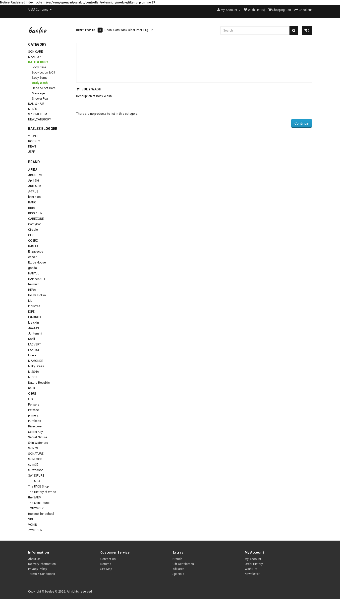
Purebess (34, 421)
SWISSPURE (36, 475)
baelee (37, 30)
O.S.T (31, 399)
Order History (254, 564)
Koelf (31, 339)
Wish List (251, 569)
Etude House (37, 262)
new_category (39, 119)
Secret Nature (37, 437)
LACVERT (34, 344)
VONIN (32, 524)
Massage (38, 93)
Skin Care (35, 51)
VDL (31, 519)
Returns (105, 564)
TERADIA (34, 481)
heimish (33, 284)
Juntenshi (35, 333)
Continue (301, 123)
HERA (32, 290)
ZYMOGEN (35, 530)
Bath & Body (38, 62)
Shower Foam (41, 98)
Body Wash (40, 83)
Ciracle (33, 229)
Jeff (31, 151)
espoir (32, 257)
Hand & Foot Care (44, 88)
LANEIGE (34, 350)
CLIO (31, 235)
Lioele (32, 355)
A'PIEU (32, 169)
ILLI (30, 300)
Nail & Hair (36, 104)
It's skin (33, 322)
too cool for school (41, 514)
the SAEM (34, 497)
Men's (32, 109)
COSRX (33, 240)
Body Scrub (39, 77)
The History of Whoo (42, 492)
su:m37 (33, 464)
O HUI (32, 393)
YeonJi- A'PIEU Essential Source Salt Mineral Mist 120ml (143, 30)
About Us (34, 559)
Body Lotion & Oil (43, 72)
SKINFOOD (35, 459)
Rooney (34, 141)
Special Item (37, 114)
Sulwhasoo (35, 470)
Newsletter (252, 574)
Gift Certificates (183, 564)
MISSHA (33, 372)
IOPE (31, 311)
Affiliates (178, 569)
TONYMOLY (36, 508)
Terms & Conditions (41, 574)
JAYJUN (33, 328)
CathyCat (34, 224)
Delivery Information (42, 564)
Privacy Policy (37, 569)
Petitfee (33, 410)
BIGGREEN (35, 213)
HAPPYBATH (36, 279)
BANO (32, 202)
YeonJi (33, 136)
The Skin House (39, 503)
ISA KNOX (34, 317)
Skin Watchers (38, 443)
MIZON (33, 377)
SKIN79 (33, 448)
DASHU (33, 246)
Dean (32, 146)
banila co (34, 197)
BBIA (31, 208)
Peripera (33, 404)
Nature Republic (39, 382)
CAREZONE (36, 219)
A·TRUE (33, 191)
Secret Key (35, 432)
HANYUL (33, 273)
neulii (32, 388)
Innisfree (34, 306)
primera (33, 415)
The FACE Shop (38, 486)
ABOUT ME (35, 175)
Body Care (39, 67)
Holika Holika (37, 295)
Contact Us (108, 559)
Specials (178, 574)
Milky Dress (36, 366)
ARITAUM (34, 186)
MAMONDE (35, 361)
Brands (177, 559)
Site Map (106, 569)
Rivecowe (35, 426)
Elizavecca (35, 251)
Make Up (34, 57)
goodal (33, 268)
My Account (253, 559)
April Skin (34, 180)
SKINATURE (36, 453)
